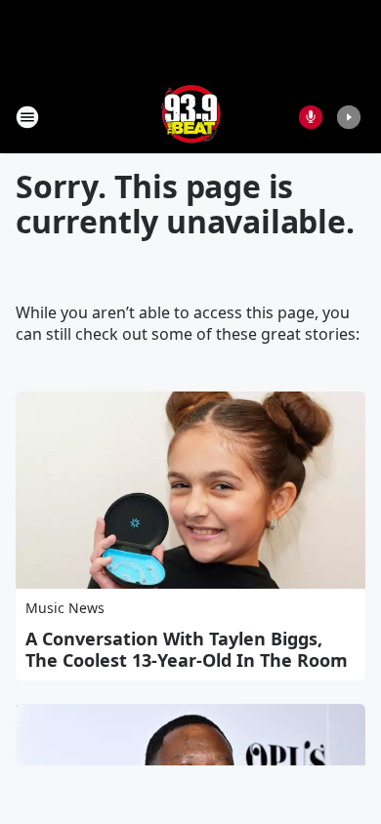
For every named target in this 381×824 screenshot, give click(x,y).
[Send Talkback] (310, 117)
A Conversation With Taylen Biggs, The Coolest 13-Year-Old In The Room (186, 649)
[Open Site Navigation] (27, 117)
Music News (65, 607)
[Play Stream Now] (348, 117)
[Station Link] (191, 116)
